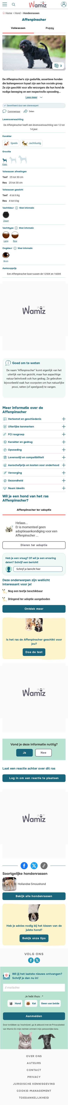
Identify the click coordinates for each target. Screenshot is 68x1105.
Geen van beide (50, 1003)
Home (9, 13)
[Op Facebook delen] (24, 865)
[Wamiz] (39, 4)
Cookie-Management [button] (34, 1091)
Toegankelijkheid (34, 1097)
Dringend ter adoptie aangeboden (29, 599)
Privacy (34, 1077)
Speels (14, 143)
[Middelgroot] (12, 161)
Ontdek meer (34, 609)
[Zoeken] (13, 4)
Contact (34, 1070)
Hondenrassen (31, 13)
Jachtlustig (35, 143)
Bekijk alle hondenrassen (34, 896)
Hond (18, 13)
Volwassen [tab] (18, 28)
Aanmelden (34, 1016)
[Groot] (22, 161)
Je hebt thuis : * (34, 996)
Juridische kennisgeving (34, 1084)
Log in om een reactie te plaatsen (34, 778)
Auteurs (34, 1063)
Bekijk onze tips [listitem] (34, 938)
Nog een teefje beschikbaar (25, 591)
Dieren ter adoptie (34, 545)
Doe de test (34, 652)
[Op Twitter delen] (34, 865)
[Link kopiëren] (44, 865)
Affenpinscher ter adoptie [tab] (34, 510)
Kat (34, 1003)
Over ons (34, 1056)
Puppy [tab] (50, 28)
